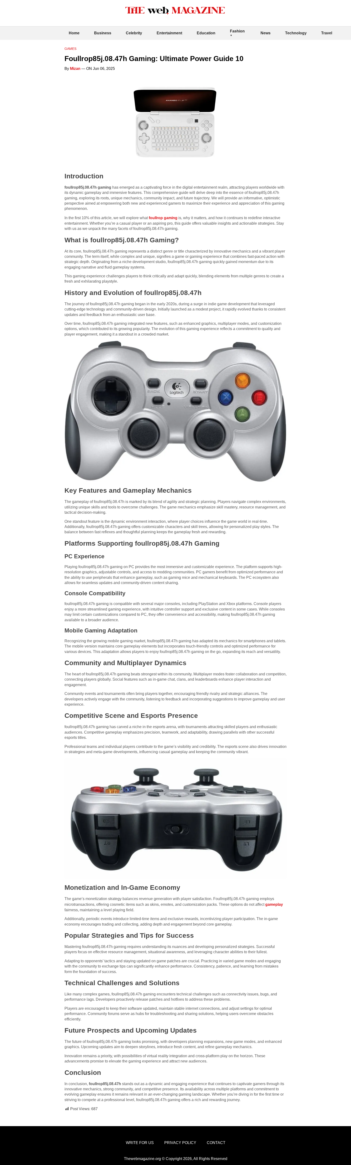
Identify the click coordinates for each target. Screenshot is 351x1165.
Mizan (75, 69)
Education (206, 33)
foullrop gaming (163, 218)
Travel (326, 33)
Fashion (237, 31)
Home (74, 33)
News (266, 33)
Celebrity (134, 33)
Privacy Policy (180, 1143)
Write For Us (140, 1143)
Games (70, 49)
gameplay (274, 904)
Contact (216, 1143)
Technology (296, 33)
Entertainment (169, 33)
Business (102, 33)
